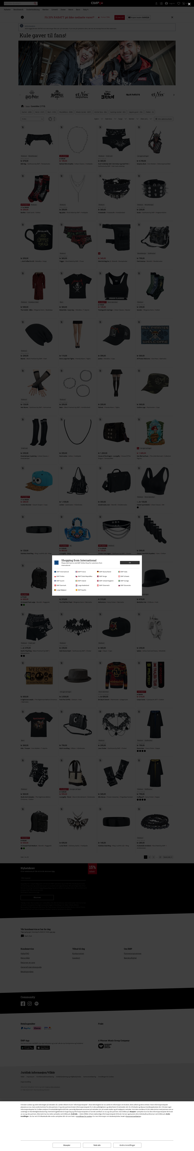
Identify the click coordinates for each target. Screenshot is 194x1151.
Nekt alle (97, 1145)
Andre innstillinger (127, 1145)
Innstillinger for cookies (84, 1116)
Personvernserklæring (133, 1116)
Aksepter (66, 1145)
